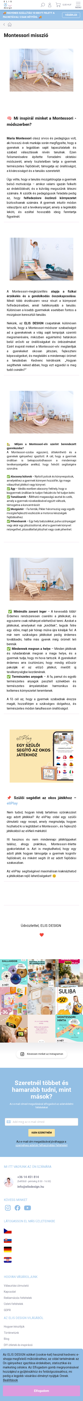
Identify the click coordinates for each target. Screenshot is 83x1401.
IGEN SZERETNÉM (41, 1132)
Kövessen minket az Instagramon (45, 1054)
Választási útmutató (16, 1285)
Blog (6, 1338)
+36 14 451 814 (28, 1177)
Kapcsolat (10, 1291)
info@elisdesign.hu (30, 1186)
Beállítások (10, 1380)
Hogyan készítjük (14, 1326)
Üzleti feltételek (13, 1303)
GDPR (7, 1310)
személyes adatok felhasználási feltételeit (42, 1145)
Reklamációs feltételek (18, 1297)
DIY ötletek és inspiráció (18, 1345)
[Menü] (78, 5)
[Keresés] (43, 5)
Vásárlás (71, 15)
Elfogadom (41, 1391)
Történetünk (11, 1332)
